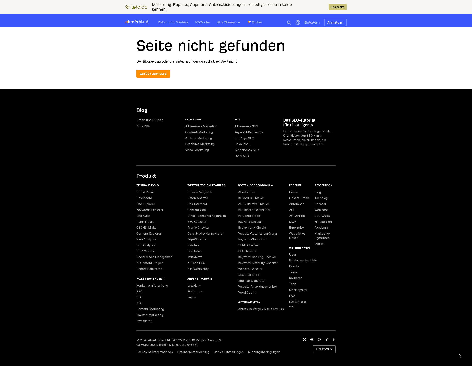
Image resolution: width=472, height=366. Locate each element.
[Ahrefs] (131, 22)
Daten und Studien (173, 22)
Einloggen (312, 22)
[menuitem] (232, 23)
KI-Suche (202, 22)
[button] (289, 22)
